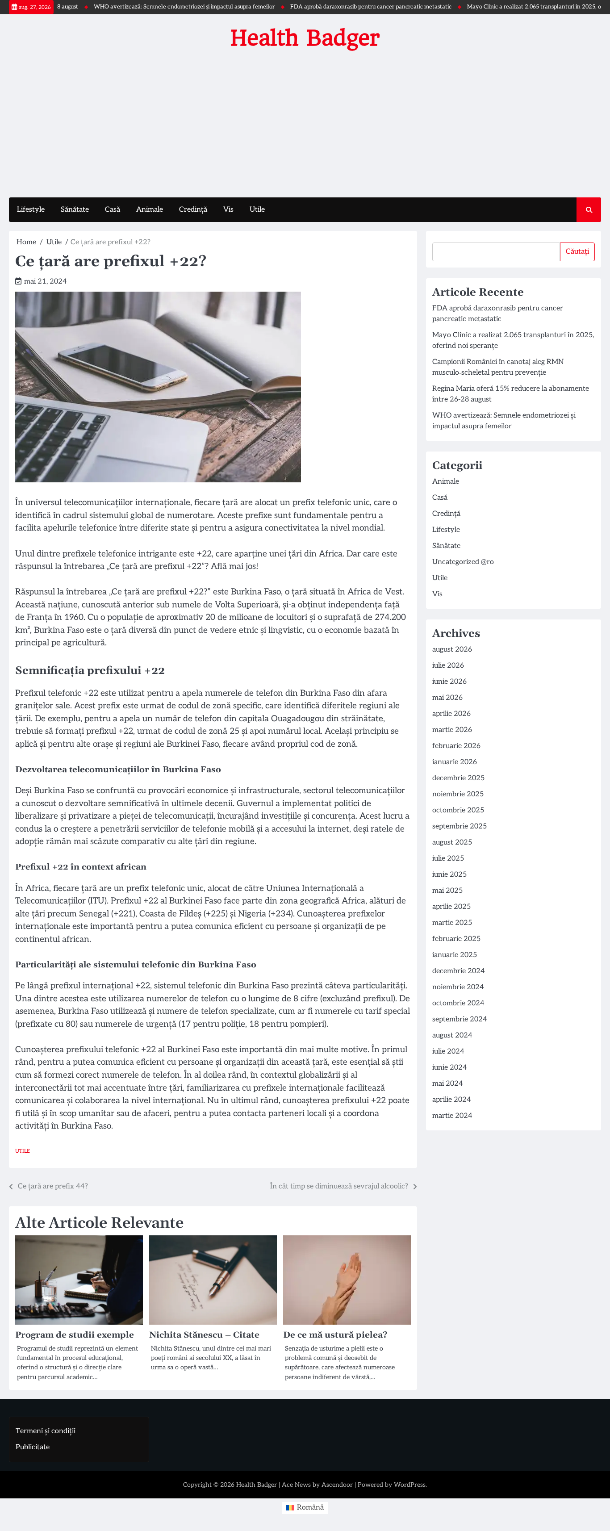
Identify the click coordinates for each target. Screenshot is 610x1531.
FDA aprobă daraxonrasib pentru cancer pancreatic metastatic (341, 7)
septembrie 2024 (459, 1019)
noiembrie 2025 (458, 794)
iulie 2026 (448, 665)
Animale (149, 209)
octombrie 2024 (458, 1003)
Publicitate (33, 1447)
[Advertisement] (305, 121)
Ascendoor (337, 1485)
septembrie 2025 (459, 826)
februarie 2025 (456, 939)
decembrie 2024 (458, 971)
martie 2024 (452, 1116)
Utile (257, 209)
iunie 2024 (449, 1067)
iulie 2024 (448, 1051)
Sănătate (75, 209)
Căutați (577, 251)
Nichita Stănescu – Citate (204, 1335)
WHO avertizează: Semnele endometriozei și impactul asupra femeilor (155, 7)
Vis (228, 209)
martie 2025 (452, 923)
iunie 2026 (449, 682)
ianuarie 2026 (454, 762)
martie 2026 (452, 730)
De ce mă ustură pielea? (335, 1335)
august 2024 (452, 1035)
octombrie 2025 (458, 810)
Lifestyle (31, 209)
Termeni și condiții (45, 1431)
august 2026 (452, 649)
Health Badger (305, 37)
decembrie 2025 (458, 778)
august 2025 (452, 842)
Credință (193, 209)
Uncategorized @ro (463, 562)
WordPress (410, 1485)
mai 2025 (447, 891)
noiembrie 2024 (458, 987)
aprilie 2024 (451, 1100)
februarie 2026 (456, 746)
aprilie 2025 (451, 907)
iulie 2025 (448, 858)
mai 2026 (447, 698)
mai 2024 (447, 1083)
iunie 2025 (449, 874)
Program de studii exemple (74, 1335)
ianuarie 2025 (454, 955)
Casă (112, 209)
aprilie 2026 (451, 714)
